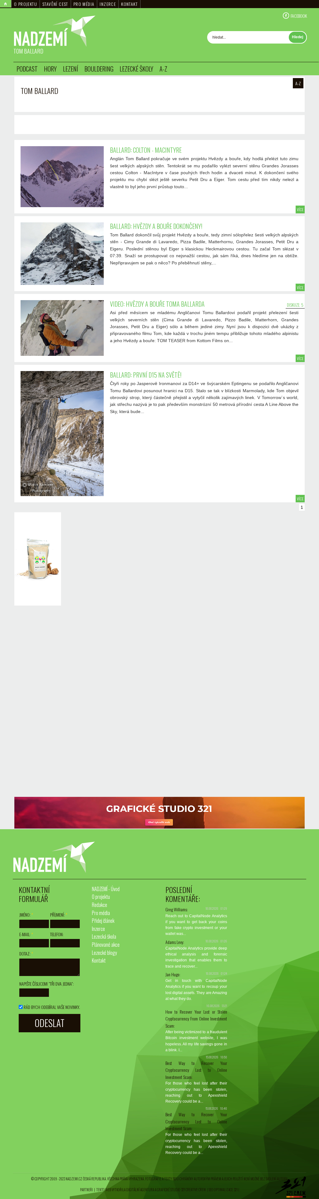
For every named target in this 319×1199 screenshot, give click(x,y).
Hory (50, 68)
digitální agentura (140, 1189)
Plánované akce (106, 944)
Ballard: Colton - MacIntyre (146, 150)
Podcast (27, 68)
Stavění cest (55, 4)
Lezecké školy (136, 68)
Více (300, 209)
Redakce (99, 905)
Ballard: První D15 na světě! (145, 374)
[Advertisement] (36, 702)
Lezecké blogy (104, 952)
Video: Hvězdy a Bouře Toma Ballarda (157, 304)
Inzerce (108, 4)
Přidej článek (103, 920)
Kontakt (129, 4)
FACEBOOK (299, 15)
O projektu (25, 4)
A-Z (163, 68)
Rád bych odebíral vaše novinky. (52, 1007)
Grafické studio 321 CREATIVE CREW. (182, 1189)
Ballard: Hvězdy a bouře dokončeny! (156, 226)
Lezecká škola (104, 936)
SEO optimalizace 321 (223, 1189)
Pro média (84, 4)
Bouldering (98, 68)
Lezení (70, 68)
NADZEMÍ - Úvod (106, 889)
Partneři (86, 1189)
